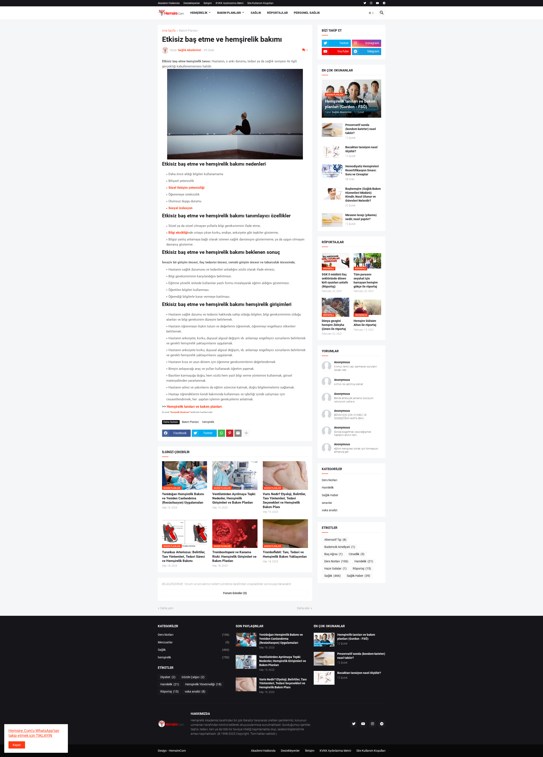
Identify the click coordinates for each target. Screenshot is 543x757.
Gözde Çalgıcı (193, 677)
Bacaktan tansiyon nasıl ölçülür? (361, 149)
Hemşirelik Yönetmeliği (203, 684)
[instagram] (371, 3)
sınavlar (327, 502)
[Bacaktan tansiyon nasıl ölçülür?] (332, 152)
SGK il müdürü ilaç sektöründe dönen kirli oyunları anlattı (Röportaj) (335, 280)
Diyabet (167, 677)
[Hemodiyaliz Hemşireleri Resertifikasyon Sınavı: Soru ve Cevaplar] (332, 171)
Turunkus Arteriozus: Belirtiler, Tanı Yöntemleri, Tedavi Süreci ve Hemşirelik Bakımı (183, 556)
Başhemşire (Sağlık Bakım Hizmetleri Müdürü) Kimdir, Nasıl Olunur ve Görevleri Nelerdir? (363, 195)
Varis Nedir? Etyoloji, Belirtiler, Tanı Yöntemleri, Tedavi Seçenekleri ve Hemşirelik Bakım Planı (284, 500)
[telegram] (384, 3)
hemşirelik (208, 421)
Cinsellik (356, 554)
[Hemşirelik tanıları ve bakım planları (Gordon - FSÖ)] (324, 640)
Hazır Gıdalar (335, 568)
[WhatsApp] (221, 433)
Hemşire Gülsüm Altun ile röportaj (365, 323)
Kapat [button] (17, 745)
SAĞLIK (256, 12)
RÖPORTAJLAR (277, 12)
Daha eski (303, 608)
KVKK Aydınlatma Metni (230, 3)
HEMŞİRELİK (198, 12)
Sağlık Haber (330, 495)
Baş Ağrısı (333, 554)
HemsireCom (177, 750)
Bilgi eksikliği (178, 233)
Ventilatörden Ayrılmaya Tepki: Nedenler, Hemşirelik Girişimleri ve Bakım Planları (234, 498)
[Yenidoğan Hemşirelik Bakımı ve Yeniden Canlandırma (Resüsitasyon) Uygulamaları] (246, 640)
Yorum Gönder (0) (235, 593)
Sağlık (332, 575)
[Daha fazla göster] (246, 433)
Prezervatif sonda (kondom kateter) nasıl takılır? (360, 129)
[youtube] (377, 3)
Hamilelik (328, 487)
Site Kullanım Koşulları (260, 3)
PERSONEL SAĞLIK (307, 12)
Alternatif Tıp (335, 539)
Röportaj (362, 568)
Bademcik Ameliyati (339, 547)
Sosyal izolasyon (180, 208)
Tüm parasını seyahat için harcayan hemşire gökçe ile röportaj (366, 280)
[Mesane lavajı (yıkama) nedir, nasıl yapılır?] (332, 220)
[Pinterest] (229, 433)
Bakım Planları (188, 30)
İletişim (208, 3)
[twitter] (365, 3)
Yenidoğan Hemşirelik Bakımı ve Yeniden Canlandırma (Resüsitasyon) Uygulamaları (183, 498)
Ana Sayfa (169, 30)
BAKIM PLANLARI (229, 12)
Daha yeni (166, 608)
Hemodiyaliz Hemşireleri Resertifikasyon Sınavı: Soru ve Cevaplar (362, 170)
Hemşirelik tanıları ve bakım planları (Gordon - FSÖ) (356, 636)
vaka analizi (329, 510)
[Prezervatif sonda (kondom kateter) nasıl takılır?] (332, 130)
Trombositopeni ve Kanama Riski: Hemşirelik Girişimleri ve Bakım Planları (234, 556)
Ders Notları (329, 480)
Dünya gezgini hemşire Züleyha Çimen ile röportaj (334, 325)
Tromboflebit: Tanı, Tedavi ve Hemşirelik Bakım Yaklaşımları (285, 554)
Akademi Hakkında (169, 3)
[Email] (238, 433)
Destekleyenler (191, 3)
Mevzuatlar (194, 642)
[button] (371, 13)
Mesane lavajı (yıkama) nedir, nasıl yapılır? (361, 217)
